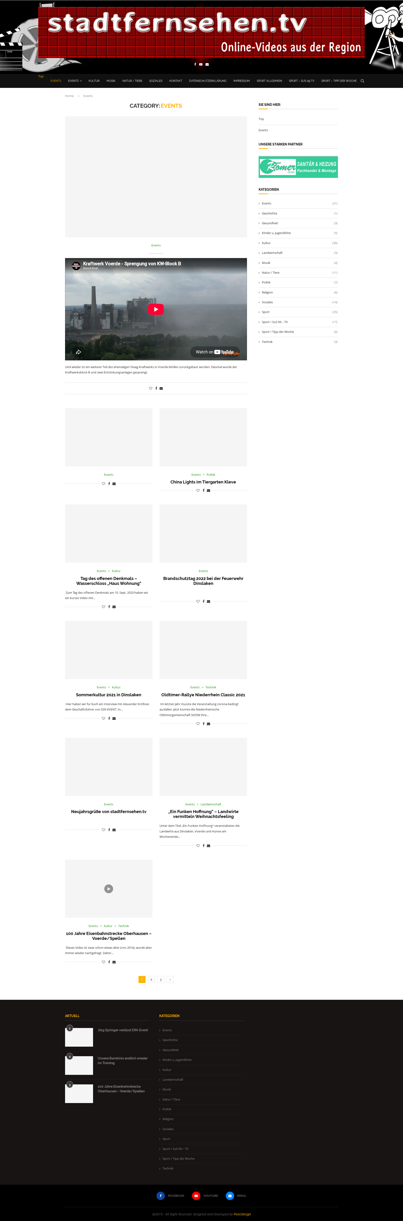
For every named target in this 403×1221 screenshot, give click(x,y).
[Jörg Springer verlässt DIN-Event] (79, 1037)
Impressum (241, 81)
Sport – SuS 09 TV (301, 81)
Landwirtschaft (299, 253)
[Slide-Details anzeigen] (301, 167)
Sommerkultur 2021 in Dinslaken (108, 694)
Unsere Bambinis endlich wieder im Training (123, 1060)
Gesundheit (299, 223)
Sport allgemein (269, 81)
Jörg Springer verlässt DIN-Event (123, 1030)
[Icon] (109, 889)
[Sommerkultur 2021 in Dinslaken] (109, 650)
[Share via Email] (161, 388)
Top (41, 76)
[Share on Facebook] (156, 388)
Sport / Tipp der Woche (299, 332)
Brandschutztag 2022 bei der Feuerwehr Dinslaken (203, 581)
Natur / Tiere (132, 81)
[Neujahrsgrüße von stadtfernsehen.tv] (109, 767)
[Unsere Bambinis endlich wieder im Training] (79, 1065)
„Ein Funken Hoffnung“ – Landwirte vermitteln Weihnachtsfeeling (203, 814)
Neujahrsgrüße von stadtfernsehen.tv (108, 811)
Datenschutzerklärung (207, 81)
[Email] (207, 65)
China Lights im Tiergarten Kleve (203, 481)
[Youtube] (200, 65)
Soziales (155, 81)
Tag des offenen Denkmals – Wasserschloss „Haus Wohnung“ (108, 581)
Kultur (94, 81)
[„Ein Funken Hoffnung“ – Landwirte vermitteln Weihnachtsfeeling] (203, 767)
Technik (299, 342)
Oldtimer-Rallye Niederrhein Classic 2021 (203, 694)
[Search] (362, 81)
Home (69, 96)
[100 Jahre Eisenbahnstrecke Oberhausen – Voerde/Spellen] (79, 1093)
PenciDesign (242, 1214)
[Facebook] (195, 65)
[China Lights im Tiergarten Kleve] (203, 437)
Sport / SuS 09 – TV (299, 322)
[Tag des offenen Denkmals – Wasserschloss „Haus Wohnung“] (109, 533)
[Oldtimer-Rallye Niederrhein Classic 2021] (203, 650)
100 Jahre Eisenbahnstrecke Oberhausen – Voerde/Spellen (109, 936)
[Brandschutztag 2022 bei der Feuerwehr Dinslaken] (203, 533)
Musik (111, 81)
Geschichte (299, 213)
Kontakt (175, 81)
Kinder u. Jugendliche (299, 233)
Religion (299, 292)
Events (56, 81)
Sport (299, 312)
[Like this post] (150, 388)
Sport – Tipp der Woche (339, 81)
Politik (299, 282)
